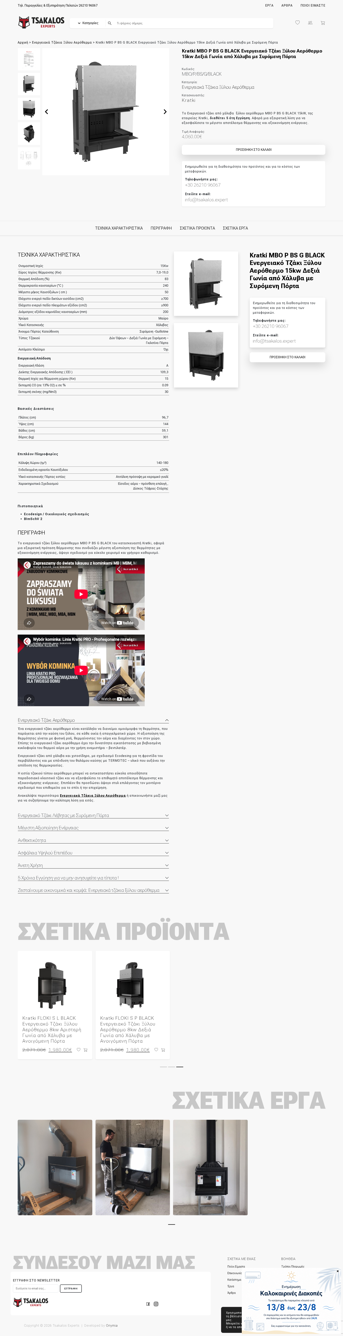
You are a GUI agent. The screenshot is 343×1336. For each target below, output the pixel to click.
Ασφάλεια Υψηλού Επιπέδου (45, 853)
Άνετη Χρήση (30, 865)
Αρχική (23, 42)
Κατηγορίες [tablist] (90, 23)
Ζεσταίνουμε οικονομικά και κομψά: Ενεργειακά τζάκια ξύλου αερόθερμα (88, 890)
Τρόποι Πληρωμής (292, 1266)
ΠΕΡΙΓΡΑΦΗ (161, 228)
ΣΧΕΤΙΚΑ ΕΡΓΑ (235, 228)
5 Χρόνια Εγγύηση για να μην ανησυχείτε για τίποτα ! (68, 878)
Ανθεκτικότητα (32, 840)
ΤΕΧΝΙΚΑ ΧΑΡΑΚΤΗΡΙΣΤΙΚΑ (119, 228)
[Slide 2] (171, 1067)
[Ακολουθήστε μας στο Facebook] (149, 1304)
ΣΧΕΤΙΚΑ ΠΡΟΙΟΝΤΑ (197, 228)
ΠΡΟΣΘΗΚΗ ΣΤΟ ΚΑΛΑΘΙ (254, 150)
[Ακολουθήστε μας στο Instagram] (156, 1304)
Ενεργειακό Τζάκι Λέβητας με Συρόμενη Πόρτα (63, 815)
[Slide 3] (179, 1067)
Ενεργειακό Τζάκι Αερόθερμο (46, 720)
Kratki (189, 100)
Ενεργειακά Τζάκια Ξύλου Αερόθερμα (62, 42)
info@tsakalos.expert (206, 200)
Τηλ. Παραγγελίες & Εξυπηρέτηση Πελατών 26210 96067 (57, 5)
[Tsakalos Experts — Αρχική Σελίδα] (31, 1302)
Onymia (112, 1325)
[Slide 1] (163, 1067)
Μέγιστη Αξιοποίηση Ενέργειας (48, 828)
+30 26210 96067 (203, 185)
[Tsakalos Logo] (41, 22)
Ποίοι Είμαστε (236, 1266)
